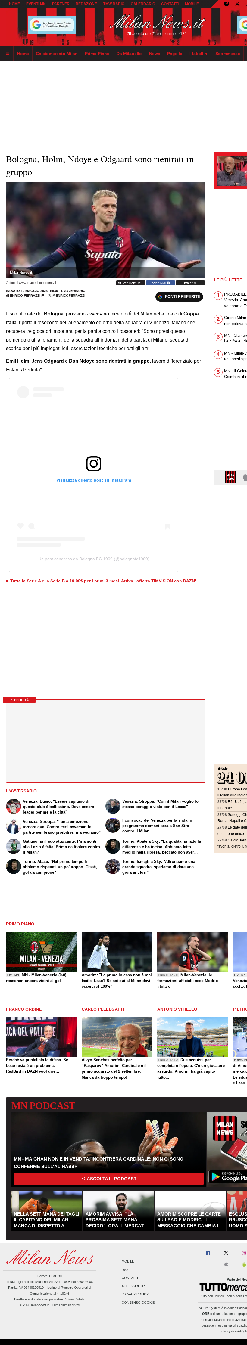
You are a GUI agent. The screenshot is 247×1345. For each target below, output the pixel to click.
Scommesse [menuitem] (227, 53)
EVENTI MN (36, 4)
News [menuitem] (154, 53)
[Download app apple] (226, 1264)
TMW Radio (113, 4)
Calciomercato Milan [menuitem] (57, 53)
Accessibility (134, 1286)
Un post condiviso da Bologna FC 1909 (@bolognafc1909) (93, 558)
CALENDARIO (143, 4)
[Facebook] (226, 4)
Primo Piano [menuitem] (97, 53)
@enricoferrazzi (68, 295)
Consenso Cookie (138, 1302)
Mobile (128, 1261)
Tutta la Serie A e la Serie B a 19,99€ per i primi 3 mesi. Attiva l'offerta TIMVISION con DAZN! (103, 580)
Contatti (130, 1278)
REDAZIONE (86, 4)
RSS (125, 1270)
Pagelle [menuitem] (174, 53)
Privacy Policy (135, 1294)
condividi (159, 283)
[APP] (231, 477)
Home (14, 4)
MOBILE (192, 4)
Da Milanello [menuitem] (129, 53)
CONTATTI (170, 4)
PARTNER (61, 4)
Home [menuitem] (23, 53)
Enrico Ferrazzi (25, 295)
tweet (189, 283)
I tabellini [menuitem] (198, 53)
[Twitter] (237, 4)
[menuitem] (7, 53)
